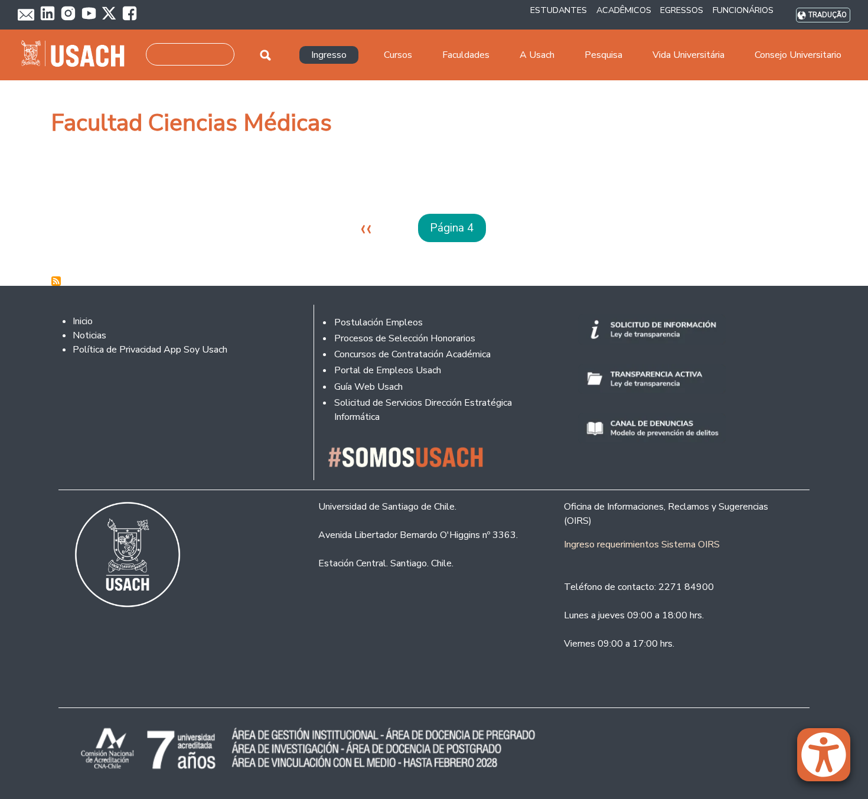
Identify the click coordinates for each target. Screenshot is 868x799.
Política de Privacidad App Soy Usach (150, 349)
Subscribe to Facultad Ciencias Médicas (56, 281)
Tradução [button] (827, 15)
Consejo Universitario (798, 54)
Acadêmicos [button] (623, 10)
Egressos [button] (681, 10)
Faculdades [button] (466, 54)
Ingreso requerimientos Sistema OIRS (642, 544)
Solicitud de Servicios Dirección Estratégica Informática (423, 409)
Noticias (89, 335)
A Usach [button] (537, 54)
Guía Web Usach (368, 386)
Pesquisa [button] (603, 54)
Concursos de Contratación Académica (412, 354)
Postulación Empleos (378, 322)
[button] (829, 760)
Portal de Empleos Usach (387, 370)
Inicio (83, 321)
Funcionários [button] (743, 10)
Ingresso (329, 54)
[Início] (77, 55)
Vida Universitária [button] (688, 54)
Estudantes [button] (558, 10)
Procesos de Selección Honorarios (404, 338)
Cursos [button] (398, 54)
